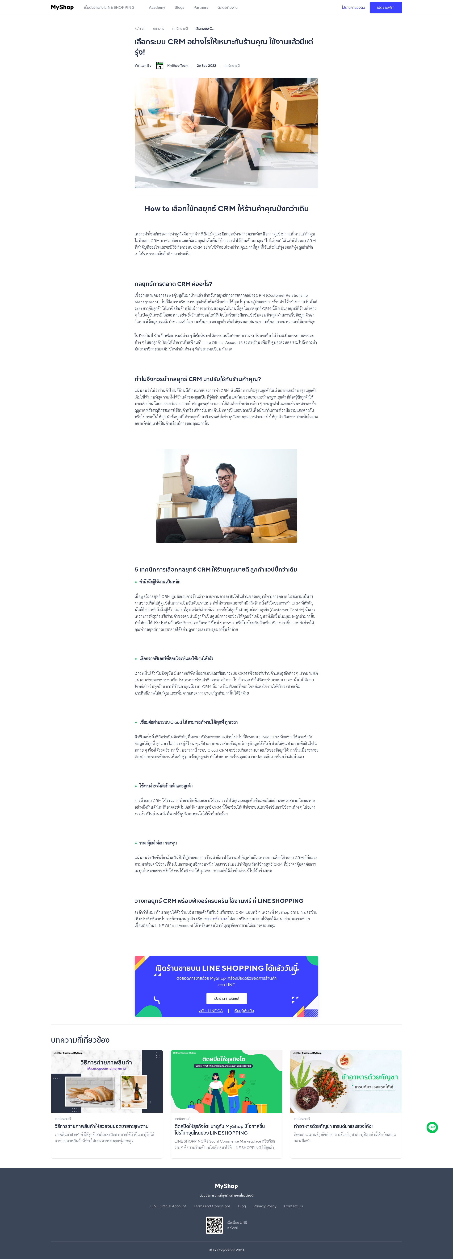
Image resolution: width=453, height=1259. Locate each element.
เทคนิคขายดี (232, 65)
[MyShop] (62, 7)
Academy (157, 7)
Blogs (179, 7)
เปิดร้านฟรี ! (385, 7)
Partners (200, 7)
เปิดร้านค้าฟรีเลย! (226, 998)
